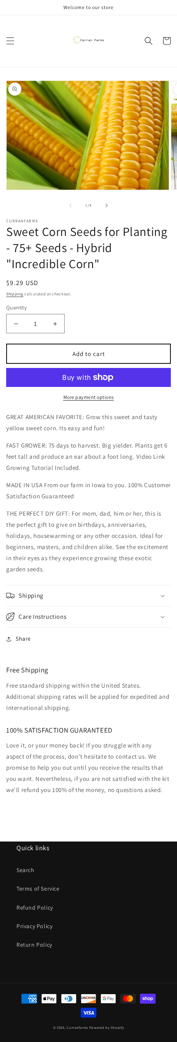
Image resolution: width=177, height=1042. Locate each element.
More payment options (88, 397)
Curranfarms (77, 1027)
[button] (10, 41)
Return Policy (34, 944)
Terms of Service (38, 888)
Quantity (16, 307)
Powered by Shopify (106, 1027)
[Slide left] (70, 205)
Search (25, 870)
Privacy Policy (34, 926)
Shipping (14, 294)
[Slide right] (107, 205)
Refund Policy (34, 907)
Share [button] (23, 638)
